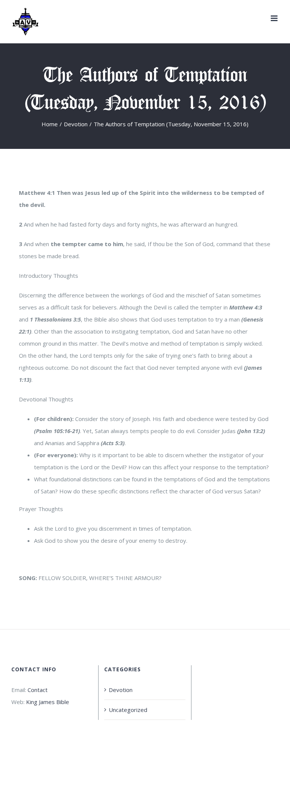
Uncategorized (128, 709)
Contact (38, 690)
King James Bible (47, 702)
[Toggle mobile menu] (275, 18)
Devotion (121, 690)
